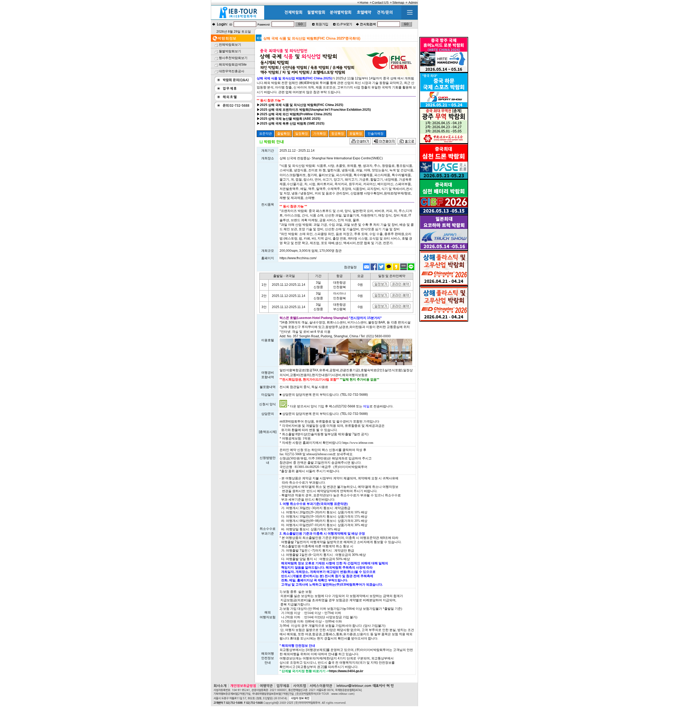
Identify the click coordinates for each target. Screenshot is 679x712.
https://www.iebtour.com (357, 443)
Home (364, 3)
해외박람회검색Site (233, 64)
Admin (413, 3)
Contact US (380, 3)
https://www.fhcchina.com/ (298, 258)
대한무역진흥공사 (231, 71)
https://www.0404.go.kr (346, 671)
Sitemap (398, 3)
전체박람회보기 (230, 44)
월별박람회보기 (230, 51)
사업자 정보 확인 (300, 698)
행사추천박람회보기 (233, 58)
